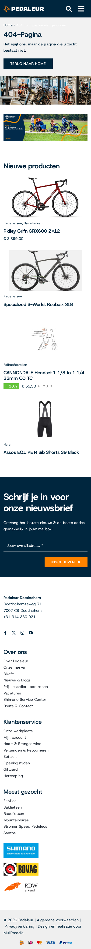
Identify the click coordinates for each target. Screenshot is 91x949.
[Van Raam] (46, 115)
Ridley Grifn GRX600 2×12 (32, 231)
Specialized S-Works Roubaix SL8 (38, 304)
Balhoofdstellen (15, 365)
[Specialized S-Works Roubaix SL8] (45, 252)
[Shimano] (21, 844)
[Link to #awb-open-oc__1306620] (81, 9)
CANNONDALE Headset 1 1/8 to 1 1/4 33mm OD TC (44, 375)
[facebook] (5, 633)
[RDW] (21, 882)
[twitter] (14, 633)
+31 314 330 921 (20, 616)
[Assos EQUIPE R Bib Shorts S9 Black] (45, 400)
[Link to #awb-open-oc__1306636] (69, 9)
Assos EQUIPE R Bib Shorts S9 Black (41, 452)
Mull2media (14, 932)
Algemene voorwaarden (58, 920)
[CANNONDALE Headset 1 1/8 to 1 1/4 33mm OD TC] (45, 320)
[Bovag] (21, 864)
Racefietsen (13, 223)
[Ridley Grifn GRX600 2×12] (45, 179)
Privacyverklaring (19, 926)
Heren (8, 444)
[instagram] (22, 633)
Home (8, 25)
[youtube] (31, 633)
